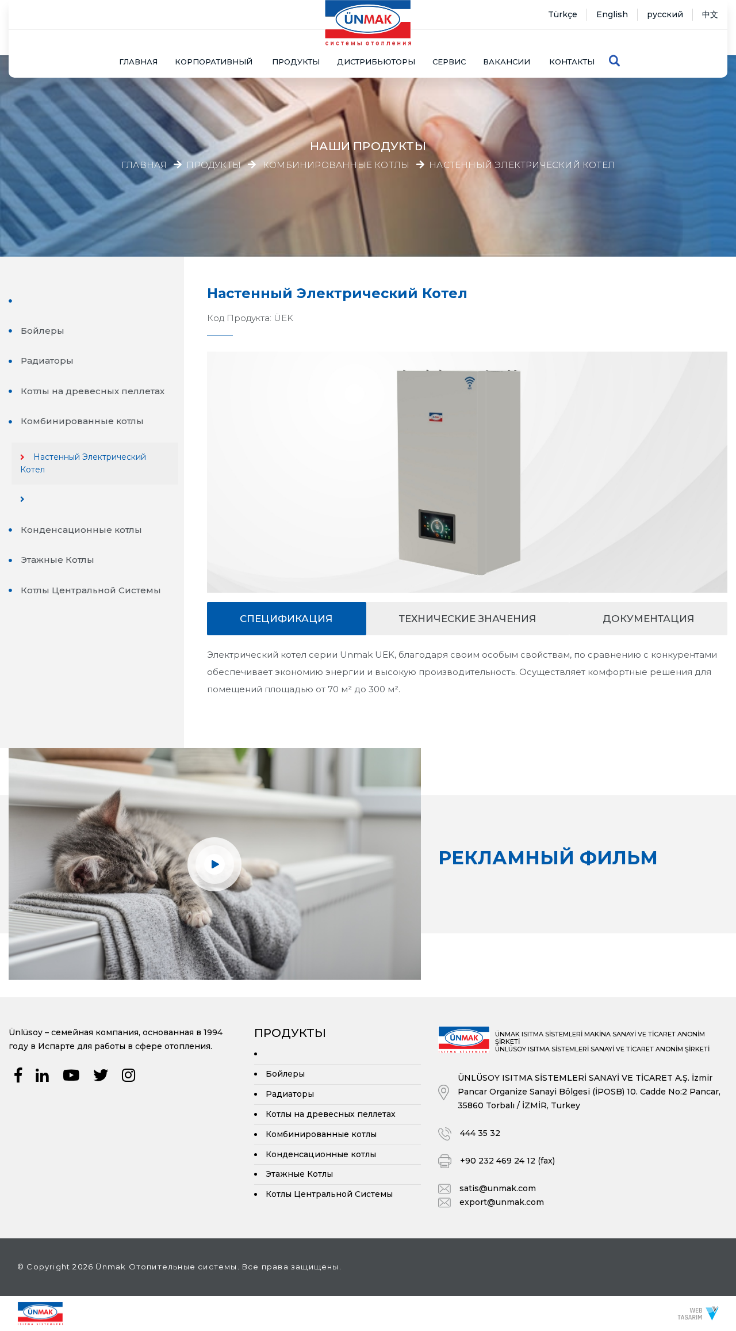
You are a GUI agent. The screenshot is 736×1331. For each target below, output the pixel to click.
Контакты (572, 61)
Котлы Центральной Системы (91, 590)
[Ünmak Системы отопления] (368, 22)
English (612, 14)
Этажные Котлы (57, 559)
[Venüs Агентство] (698, 1312)
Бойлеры (42, 330)
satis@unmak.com (497, 1188)
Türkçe (562, 14)
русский (665, 14)
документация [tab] (649, 618)
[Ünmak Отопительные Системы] (40, 1312)
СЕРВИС (449, 61)
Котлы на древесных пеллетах (92, 391)
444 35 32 (480, 1133)
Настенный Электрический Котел (522, 165)
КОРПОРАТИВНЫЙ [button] (213, 61)
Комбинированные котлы (336, 165)
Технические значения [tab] (467, 618)
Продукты (213, 165)
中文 (710, 14)
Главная (138, 61)
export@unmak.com (501, 1202)
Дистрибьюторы (376, 61)
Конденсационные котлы (81, 529)
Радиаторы (47, 360)
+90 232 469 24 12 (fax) (507, 1160)
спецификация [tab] (286, 618)
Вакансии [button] (506, 61)
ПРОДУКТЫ (296, 61)
